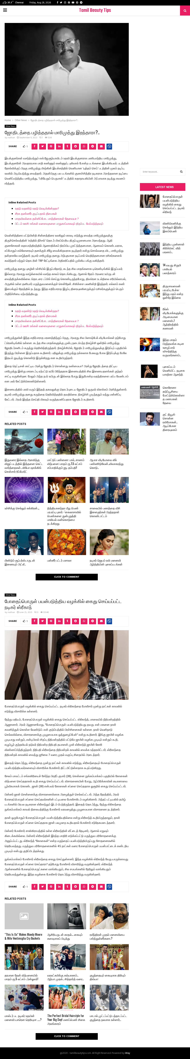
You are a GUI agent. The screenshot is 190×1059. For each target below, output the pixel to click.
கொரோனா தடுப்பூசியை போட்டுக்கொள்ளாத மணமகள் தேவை (174, 395)
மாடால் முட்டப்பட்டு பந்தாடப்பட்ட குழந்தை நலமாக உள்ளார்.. (108, 1017)
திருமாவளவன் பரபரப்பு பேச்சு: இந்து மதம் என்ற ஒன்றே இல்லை (173, 292)
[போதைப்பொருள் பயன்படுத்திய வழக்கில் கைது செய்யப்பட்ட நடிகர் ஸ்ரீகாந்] (150, 201)
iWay (127, 1053)
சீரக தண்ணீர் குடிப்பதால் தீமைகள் (36, 214)
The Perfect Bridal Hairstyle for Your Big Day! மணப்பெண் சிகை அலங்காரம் (66, 1019)
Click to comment (66, 577)
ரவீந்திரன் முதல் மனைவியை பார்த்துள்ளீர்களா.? (107, 936)
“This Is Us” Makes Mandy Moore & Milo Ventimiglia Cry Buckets (23, 936)
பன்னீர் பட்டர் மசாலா (59, 560)
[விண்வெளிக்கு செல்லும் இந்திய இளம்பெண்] (150, 228)
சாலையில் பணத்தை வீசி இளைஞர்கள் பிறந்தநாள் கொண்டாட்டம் (105, 512)
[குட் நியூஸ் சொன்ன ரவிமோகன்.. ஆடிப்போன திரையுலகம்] (150, 419)
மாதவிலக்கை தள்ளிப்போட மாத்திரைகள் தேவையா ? (47, 219)
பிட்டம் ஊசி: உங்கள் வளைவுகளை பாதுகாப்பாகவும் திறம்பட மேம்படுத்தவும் (59, 224)
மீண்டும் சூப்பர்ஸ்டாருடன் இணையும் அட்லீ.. (20, 562)
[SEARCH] (181, 172)
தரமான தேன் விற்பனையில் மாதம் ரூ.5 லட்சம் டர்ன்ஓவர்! (21, 977)
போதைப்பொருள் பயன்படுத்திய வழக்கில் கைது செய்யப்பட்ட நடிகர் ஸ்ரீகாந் (174, 204)
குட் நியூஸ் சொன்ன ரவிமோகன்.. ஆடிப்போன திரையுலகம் (170, 422)
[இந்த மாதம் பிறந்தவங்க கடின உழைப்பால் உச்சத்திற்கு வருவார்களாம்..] (150, 344)
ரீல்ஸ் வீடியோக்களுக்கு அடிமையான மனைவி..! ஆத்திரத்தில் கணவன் (173, 318)
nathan (11, 138)
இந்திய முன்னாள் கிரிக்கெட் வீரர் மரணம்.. (173, 248)
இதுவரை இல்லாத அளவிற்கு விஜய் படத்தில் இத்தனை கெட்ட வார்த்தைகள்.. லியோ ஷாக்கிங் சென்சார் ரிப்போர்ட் (24, 465)
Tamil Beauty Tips (95, 10)
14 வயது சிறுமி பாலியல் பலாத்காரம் (172, 269)
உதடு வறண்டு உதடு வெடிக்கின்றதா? (37, 208)
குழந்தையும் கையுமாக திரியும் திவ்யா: (108, 977)
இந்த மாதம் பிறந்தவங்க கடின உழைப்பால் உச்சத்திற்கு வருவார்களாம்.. (173, 347)
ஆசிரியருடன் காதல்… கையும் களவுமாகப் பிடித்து (65, 936)
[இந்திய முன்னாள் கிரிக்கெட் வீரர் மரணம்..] (150, 249)
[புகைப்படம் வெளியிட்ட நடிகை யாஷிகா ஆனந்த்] (150, 371)
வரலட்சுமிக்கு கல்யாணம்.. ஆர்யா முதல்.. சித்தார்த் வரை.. (65, 977)
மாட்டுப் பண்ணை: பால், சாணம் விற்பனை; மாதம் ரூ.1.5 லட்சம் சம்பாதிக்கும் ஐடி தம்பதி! (65, 464)
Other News (10, 126)
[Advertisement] (162, 86)
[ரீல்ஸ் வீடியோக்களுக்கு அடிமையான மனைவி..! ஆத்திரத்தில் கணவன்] (150, 313)
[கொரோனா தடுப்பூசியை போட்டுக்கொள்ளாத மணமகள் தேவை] (150, 392)
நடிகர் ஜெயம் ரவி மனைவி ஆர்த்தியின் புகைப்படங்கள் (106, 562)
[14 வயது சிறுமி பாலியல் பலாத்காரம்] (150, 270)
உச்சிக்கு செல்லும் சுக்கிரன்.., (22, 508)
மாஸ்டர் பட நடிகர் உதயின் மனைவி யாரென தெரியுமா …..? (23, 1017)
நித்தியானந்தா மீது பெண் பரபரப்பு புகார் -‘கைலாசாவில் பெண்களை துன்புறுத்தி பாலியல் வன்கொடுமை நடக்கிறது (64, 516)
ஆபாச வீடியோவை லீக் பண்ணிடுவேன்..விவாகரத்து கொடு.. (107, 464)
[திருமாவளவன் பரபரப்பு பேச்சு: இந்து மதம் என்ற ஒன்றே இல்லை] (150, 290)
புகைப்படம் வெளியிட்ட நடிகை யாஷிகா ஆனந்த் (174, 370)
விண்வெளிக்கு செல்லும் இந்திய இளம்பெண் (173, 227)
